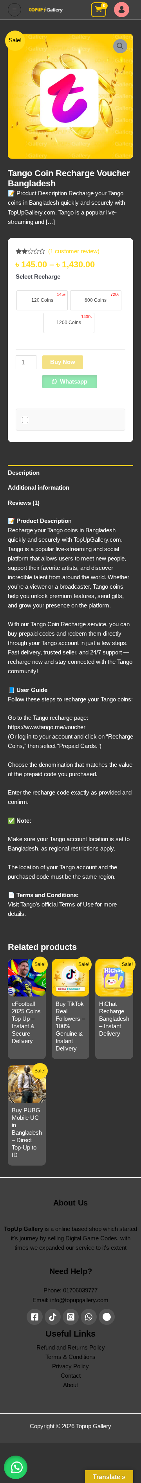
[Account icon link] (123, 9)
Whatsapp (72, 381)
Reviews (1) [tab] (24, 503)
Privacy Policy (70, 1366)
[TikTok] (53, 1317)
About (70, 1385)
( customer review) (73, 251)
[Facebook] (35, 1317)
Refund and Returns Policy (70, 1347)
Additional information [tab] (38, 488)
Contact (71, 1376)
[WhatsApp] (89, 1317)
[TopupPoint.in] (107, 1317)
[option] (42, 300)
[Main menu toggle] (14, 9)
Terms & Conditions (70, 1357)
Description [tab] (24, 473)
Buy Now (62, 362)
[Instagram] (71, 1317)
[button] (120, 46)
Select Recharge (38, 277)
